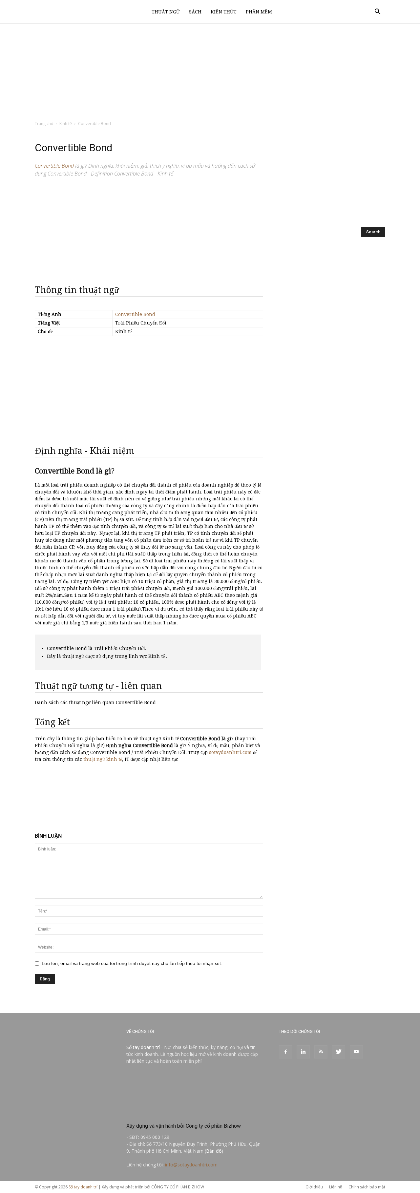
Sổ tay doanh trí (143, 1047)
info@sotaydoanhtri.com (191, 1165)
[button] (377, 12)
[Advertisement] (210, 72)
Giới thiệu (314, 1187)
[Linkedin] (303, 1051)
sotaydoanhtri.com (230, 752)
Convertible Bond (135, 314)
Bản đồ (213, 1151)
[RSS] (320, 1051)
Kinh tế (65, 123)
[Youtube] (356, 1051)
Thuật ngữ (166, 11)
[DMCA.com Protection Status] (175, 1112)
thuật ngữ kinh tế (102, 759)
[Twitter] (338, 1051)
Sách (195, 11)
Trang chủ (44, 123)
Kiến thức (224, 11)
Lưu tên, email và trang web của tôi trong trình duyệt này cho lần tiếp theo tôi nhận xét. (132, 963)
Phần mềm (259, 11)
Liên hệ (335, 1187)
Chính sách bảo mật (366, 1187)
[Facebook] (285, 1051)
